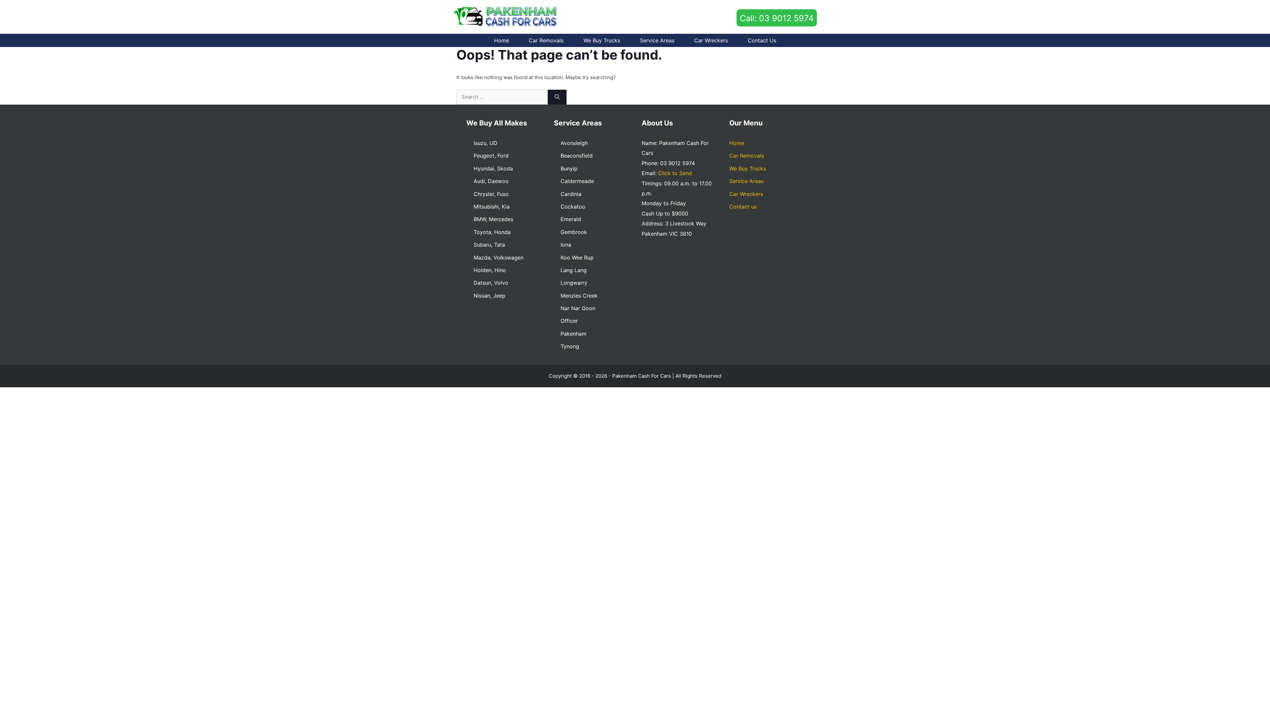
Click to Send (675, 173)
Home (501, 40)
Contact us (762, 40)
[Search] (557, 97)
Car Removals (546, 40)
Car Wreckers (711, 40)
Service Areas (657, 40)
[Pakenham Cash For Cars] (506, 16)
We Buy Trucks (601, 40)
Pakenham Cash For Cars (641, 376)
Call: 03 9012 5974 (777, 18)
